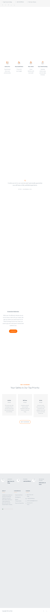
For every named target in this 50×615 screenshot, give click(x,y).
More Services (25, 369)
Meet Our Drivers (25, 421)
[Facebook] (2, 5)
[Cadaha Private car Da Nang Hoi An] (9, 11)
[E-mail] (8, 5)
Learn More (13, 331)
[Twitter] (5, 5)
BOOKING (43, 11)
